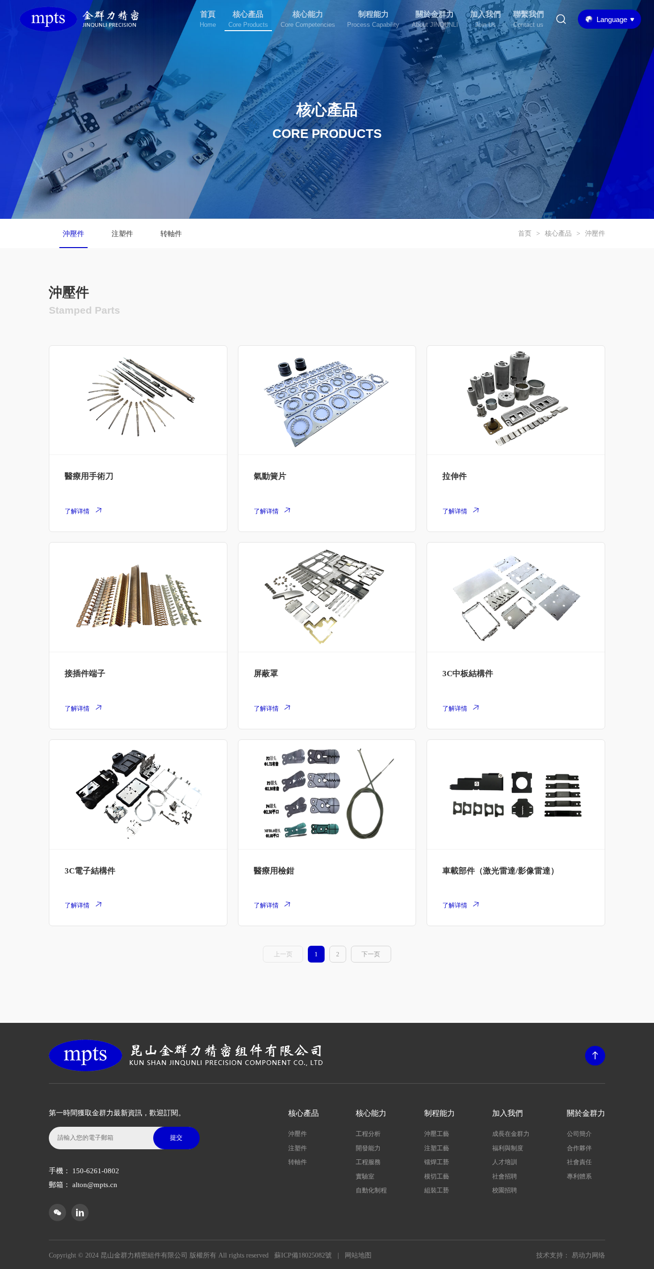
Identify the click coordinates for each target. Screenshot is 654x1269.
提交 (176, 1137)
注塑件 (122, 234)
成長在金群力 (511, 1133)
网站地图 (358, 1255)
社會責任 (579, 1162)
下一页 (370, 954)
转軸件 (171, 234)
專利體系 (579, 1176)
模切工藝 (436, 1176)
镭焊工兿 (436, 1162)
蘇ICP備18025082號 (303, 1255)
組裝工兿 (436, 1190)
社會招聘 (504, 1176)
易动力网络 (588, 1255)
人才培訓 (504, 1162)
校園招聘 (504, 1190)
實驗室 (365, 1176)
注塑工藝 (436, 1148)
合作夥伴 (579, 1148)
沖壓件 (73, 234)
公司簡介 (579, 1133)
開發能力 (368, 1148)
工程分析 (368, 1133)
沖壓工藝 (436, 1133)
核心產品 (558, 233)
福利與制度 (507, 1148)
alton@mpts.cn (94, 1185)
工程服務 (368, 1162)
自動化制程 (371, 1190)
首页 (524, 233)
